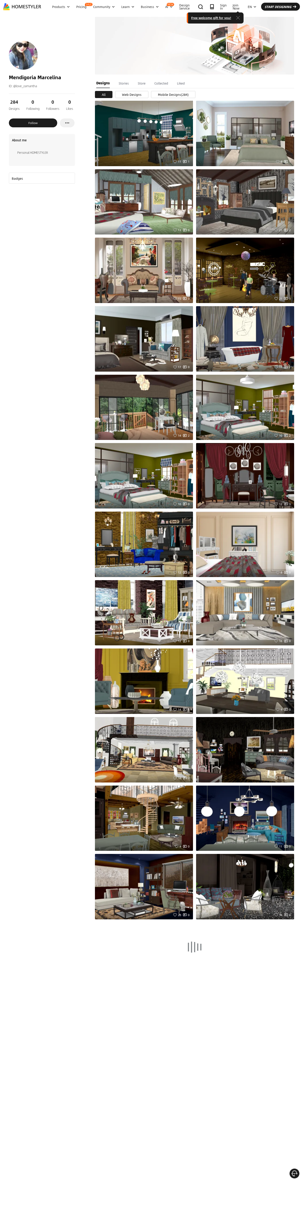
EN (250, 6)
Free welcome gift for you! (211, 18)
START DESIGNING (278, 6)
